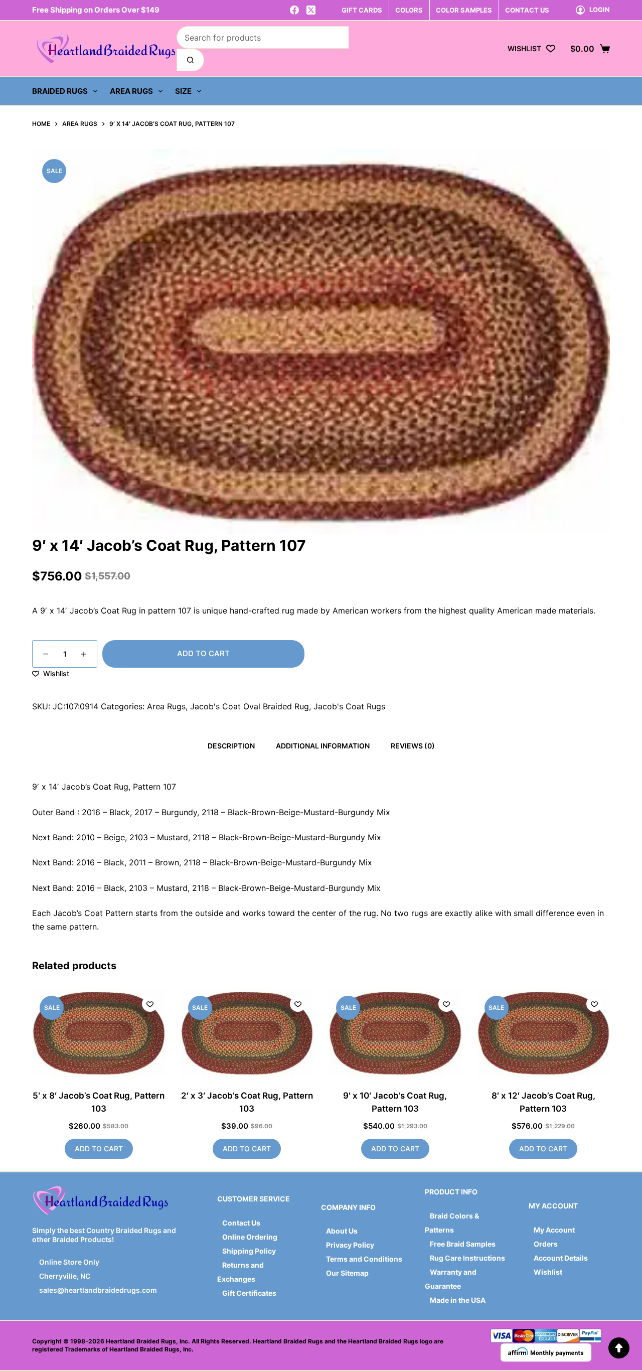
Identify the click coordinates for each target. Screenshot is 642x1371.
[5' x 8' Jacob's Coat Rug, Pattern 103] (99, 1032)
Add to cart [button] (99, 1148)
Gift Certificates (249, 1293)
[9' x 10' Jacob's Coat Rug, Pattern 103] (395, 1032)
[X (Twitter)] (310, 10)
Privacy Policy (350, 1245)
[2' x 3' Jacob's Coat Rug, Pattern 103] (247, 1032)
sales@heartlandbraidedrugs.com (97, 1290)
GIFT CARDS (362, 10)
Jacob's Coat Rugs (349, 706)
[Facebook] (294, 10)
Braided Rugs (60, 91)
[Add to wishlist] (150, 1004)
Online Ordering (249, 1237)
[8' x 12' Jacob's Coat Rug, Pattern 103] (543, 1032)
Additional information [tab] (323, 745)
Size (183, 91)
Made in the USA (458, 1300)
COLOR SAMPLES (464, 10)
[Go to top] (618, 1347)
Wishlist (548, 1272)
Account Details (561, 1258)
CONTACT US (527, 10)
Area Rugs (131, 91)
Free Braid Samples (463, 1244)
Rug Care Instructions (467, 1258)
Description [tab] (231, 745)
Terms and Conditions (364, 1259)
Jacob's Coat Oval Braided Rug (249, 706)
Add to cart (203, 653)
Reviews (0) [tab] (413, 745)
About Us (342, 1231)
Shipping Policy (249, 1251)
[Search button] (190, 60)
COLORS (409, 10)
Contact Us (241, 1222)
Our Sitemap (347, 1273)
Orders (546, 1244)
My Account (554, 1230)
